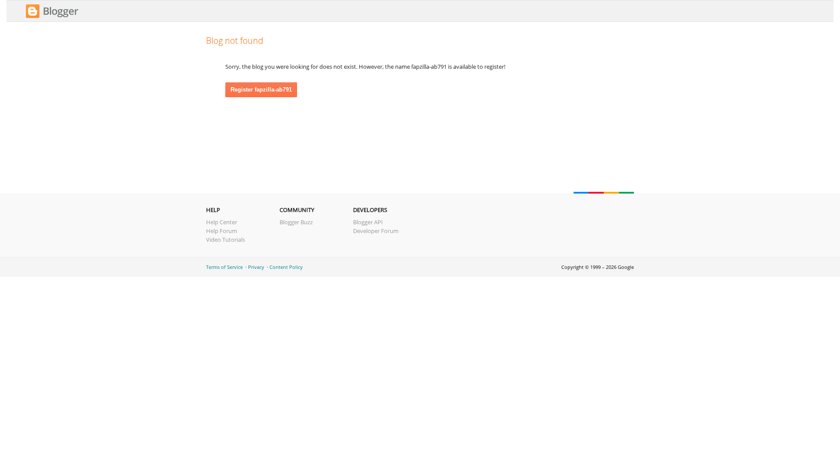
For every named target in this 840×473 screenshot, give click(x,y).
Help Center (221, 222)
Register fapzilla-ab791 (261, 89)
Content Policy (286, 267)
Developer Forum (376, 231)
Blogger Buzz (296, 222)
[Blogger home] (52, 17)
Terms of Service (224, 267)
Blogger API (368, 222)
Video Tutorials (225, 240)
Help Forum (221, 231)
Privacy (256, 267)
